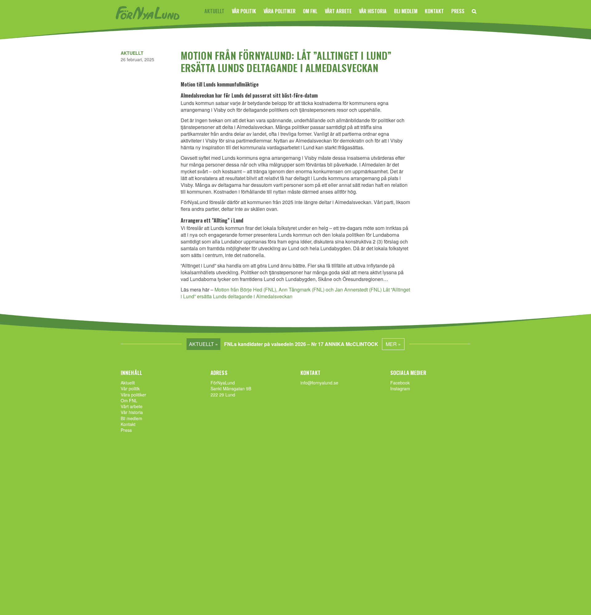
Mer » (393, 344)
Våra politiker (279, 11)
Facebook (400, 383)
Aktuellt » (203, 344)
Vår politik (244, 11)
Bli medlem (405, 11)
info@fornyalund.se (319, 383)
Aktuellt (214, 11)
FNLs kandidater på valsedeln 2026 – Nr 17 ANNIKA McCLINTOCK (301, 344)
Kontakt (434, 11)
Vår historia (373, 11)
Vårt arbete (338, 11)
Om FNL (310, 11)
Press (457, 11)
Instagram (400, 388)
